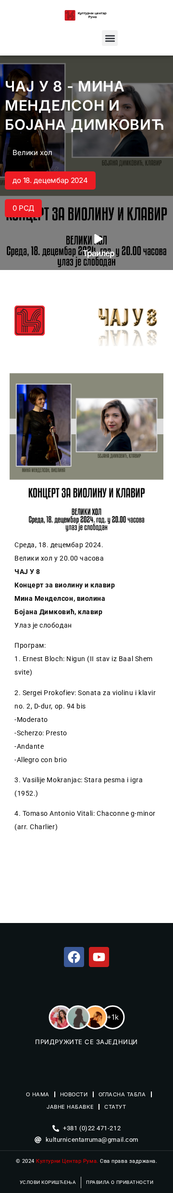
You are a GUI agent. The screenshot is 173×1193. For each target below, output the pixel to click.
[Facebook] (74, 957)
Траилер (98, 253)
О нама (37, 1094)
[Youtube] (99, 957)
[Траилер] (98, 239)
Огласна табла (122, 1094)
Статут (115, 1106)
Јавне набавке (70, 1106)
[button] (110, 38)
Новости (74, 1094)
